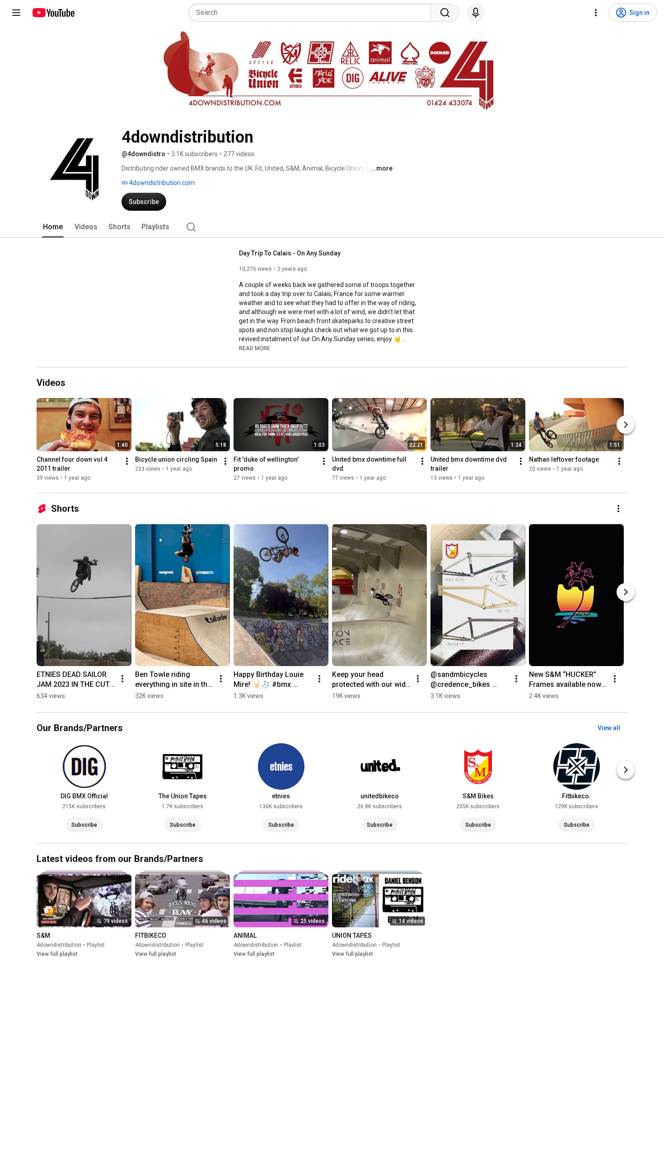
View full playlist (57, 954)
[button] (254, 347)
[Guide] (16, 12)
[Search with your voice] (476, 13)
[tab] (53, 227)
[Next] (626, 425)
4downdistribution (59, 945)
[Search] (444, 13)
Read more (254, 348)
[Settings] (595, 12)
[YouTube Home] (53, 12)
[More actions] (127, 461)
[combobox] (312, 12)
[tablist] (332, 227)
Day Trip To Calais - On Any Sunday (290, 253)
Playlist (96, 945)
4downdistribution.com (161, 182)
